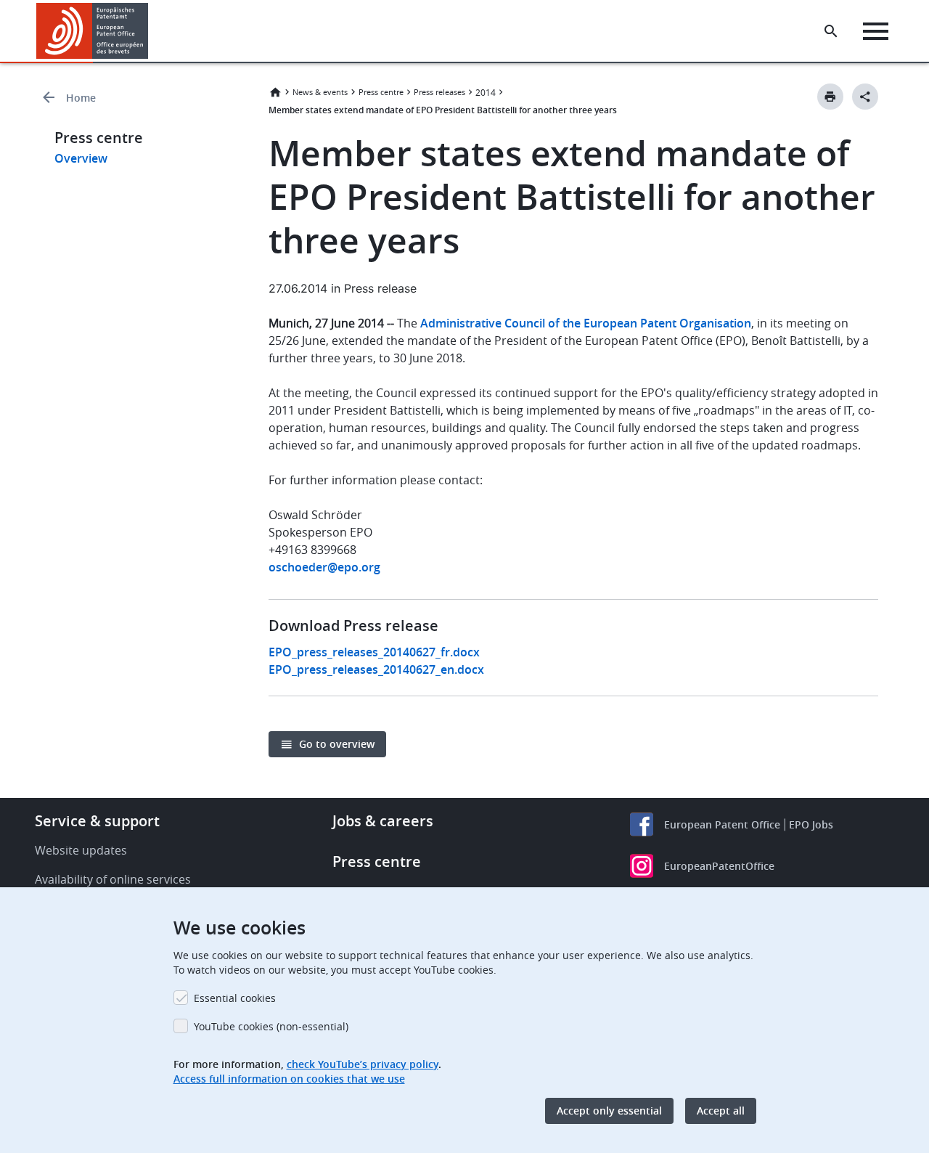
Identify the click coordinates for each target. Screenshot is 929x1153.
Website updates (81, 850)
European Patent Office (722, 824)
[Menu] (876, 31)
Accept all (721, 1110)
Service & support (97, 821)
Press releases (439, 91)
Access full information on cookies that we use (289, 1078)
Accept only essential (609, 1110)
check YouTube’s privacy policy (362, 1064)
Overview (80, 158)
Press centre (381, 91)
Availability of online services (113, 879)
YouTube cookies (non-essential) (271, 1026)
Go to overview (337, 744)
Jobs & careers (382, 821)
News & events (320, 91)
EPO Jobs (811, 824)
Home (81, 98)
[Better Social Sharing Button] (865, 96)
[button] (151, 31)
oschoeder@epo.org (324, 567)
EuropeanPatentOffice (719, 866)
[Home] (92, 31)
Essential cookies (235, 998)
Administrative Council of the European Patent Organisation (585, 323)
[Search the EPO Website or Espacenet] (831, 31)
